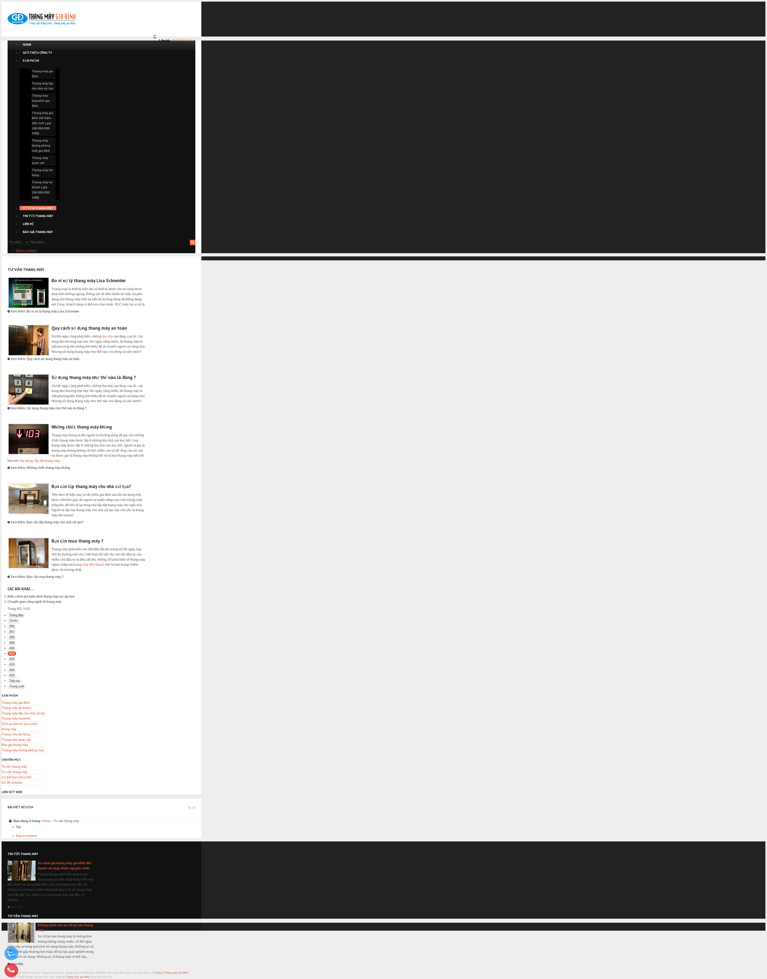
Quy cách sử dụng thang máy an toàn (89, 328)
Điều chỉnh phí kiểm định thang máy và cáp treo (41, 596)
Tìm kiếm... (38, 242)
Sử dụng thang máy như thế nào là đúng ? (94, 377)
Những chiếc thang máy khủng (82, 427)
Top (18, 827)
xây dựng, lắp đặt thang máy (39, 460)
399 (12, 642)
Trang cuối (16, 686)
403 (12, 664)
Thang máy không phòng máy (23, 750)
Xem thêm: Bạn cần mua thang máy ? (37, 576)
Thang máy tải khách (16, 708)
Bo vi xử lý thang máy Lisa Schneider (89, 280)
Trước (13, 620)
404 (12, 670)
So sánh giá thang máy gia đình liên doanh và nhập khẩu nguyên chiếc (64, 865)
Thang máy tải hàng (16, 734)
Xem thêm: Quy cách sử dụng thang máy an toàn (45, 359)
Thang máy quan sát (16, 739)
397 (12, 631)
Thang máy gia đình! (78, 976)
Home (46, 821)
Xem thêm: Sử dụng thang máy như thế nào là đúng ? (48, 408)
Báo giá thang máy (15, 745)
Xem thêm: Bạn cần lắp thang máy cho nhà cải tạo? (47, 522)
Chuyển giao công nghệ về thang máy (34, 601)
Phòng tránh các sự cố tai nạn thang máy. (65, 927)
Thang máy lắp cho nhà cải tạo (23, 713)
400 (12, 648)
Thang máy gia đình (16, 702)
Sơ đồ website (12, 782)
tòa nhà (107, 336)
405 (12, 675)
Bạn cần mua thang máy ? (77, 541)
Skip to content (26, 250)
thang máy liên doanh (89, 564)
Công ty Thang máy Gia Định (171, 972)
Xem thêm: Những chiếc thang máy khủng (40, 467)
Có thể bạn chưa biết (16, 777)
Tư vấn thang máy (14, 772)
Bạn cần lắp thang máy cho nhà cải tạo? (91, 486)
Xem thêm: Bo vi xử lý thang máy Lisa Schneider (45, 311)
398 (12, 637)
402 (12, 659)
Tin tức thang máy (14, 766)
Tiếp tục (14, 680)
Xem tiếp (17, 907)
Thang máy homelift (16, 718)
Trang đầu (16, 615)
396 (12, 626)
